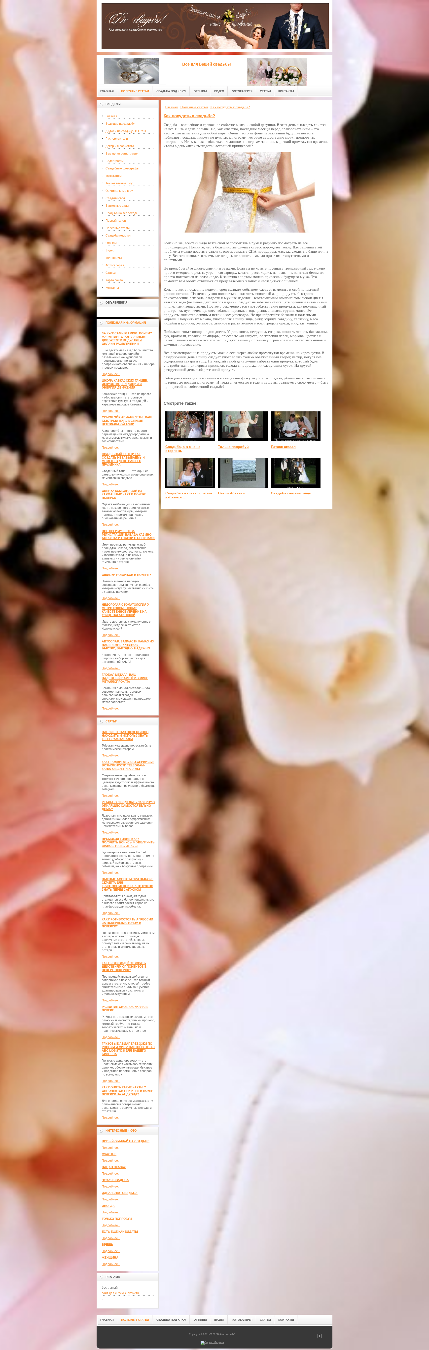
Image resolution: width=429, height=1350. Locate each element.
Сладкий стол (115, 198)
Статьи (111, 273)
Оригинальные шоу (119, 191)
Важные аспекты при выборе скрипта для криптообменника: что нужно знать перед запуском (127, 884)
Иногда (108, 1206)
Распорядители (117, 138)
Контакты (112, 287)
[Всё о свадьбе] (131, 69)
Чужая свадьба (115, 1180)
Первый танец (116, 220)
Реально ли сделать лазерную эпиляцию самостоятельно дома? (128, 805)
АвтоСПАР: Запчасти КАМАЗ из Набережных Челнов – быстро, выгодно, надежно (128, 645)
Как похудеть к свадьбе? (189, 116)
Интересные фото (121, 1130)
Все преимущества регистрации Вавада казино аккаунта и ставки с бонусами (128, 534)
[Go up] (320, 1337)
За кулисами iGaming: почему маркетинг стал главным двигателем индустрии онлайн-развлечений (127, 339)
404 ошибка (114, 258)
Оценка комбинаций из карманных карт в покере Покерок (124, 494)
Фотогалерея (115, 265)
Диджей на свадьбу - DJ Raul (126, 131)
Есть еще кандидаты (120, 1231)
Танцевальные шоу (119, 183)
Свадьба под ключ (118, 235)
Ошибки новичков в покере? (126, 575)
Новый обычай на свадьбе (125, 1141)
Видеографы (115, 161)
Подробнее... (111, 374)
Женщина (110, 1257)
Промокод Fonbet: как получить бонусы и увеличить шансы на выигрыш (128, 842)
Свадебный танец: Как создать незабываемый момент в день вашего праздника (123, 459)
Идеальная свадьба (120, 1193)
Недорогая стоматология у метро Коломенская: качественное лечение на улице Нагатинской (125, 610)
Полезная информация (126, 322)
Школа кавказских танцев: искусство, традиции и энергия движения (125, 384)
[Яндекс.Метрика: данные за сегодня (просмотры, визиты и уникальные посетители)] (212, 1343)
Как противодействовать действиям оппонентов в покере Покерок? (124, 966)
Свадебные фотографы (122, 168)
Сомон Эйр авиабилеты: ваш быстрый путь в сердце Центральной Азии (127, 421)
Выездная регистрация (122, 153)
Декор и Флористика (120, 146)
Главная (111, 116)
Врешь (107, 1244)
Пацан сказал (114, 1167)
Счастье (109, 1154)
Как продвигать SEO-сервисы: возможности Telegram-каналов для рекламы (128, 765)
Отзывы (111, 243)
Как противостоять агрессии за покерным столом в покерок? (127, 923)
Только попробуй (117, 1219)
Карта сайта (114, 280)
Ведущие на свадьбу (120, 123)
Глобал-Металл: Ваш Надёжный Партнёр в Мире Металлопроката (125, 678)
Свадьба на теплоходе (122, 213)
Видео (110, 250)
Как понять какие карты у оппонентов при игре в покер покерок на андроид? (127, 1091)
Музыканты (114, 176)
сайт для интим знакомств (120, 1293)
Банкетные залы (117, 205)
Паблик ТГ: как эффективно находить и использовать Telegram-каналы (125, 735)
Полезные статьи (118, 228)
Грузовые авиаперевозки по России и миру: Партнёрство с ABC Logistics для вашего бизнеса (128, 1049)
